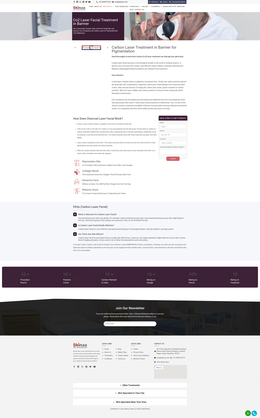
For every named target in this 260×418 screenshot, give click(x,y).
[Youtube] (89, 2)
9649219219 (131, 245)
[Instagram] (80, 2)
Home (91, 6)
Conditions (134, 6)
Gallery (145, 6)
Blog (132, 9)
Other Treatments (131, 385)
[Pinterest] (83, 2)
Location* (163, 139)
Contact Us (139, 9)
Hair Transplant (122, 6)
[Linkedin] (77, 2)
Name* (162, 122)
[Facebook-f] (74, 2)
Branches (181, 6)
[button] (75, 48)
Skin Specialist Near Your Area (131, 402)
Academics (155, 6)
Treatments (107, 6)
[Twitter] (86, 2)
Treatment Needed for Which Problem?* (172, 147)
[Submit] (153, 316)
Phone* (162, 131)
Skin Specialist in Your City (131, 393)
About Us (98, 6)
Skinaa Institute (169, 6)
